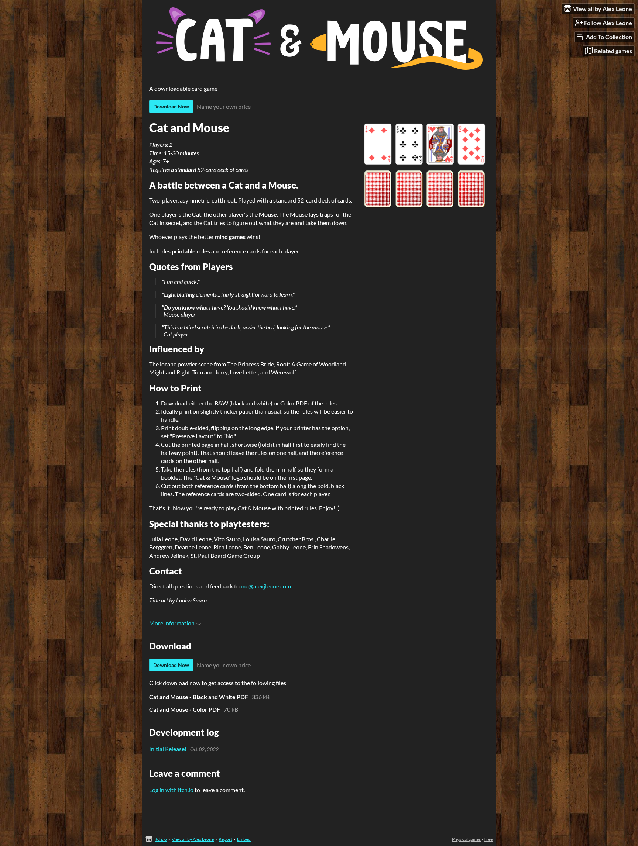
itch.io (161, 839)
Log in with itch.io (171, 789)
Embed (244, 839)
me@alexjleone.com (266, 586)
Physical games (466, 839)
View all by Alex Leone (193, 839)
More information (172, 622)
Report (225, 839)
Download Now (171, 106)
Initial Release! (167, 748)
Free (488, 839)
